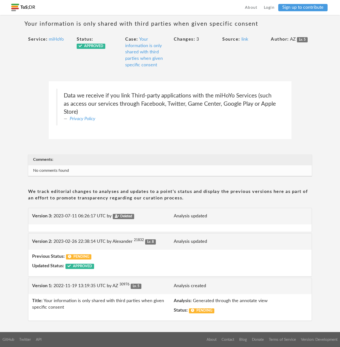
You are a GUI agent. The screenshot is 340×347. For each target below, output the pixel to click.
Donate (258, 340)
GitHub (8, 340)
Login (269, 7)
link (244, 39)
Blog (243, 340)
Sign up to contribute (303, 7)
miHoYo (56, 39)
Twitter (25, 340)
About (251, 7)
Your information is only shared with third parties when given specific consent (144, 52)
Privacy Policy (82, 119)
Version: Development (319, 340)
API (39, 340)
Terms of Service (282, 340)
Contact (228, 340)
